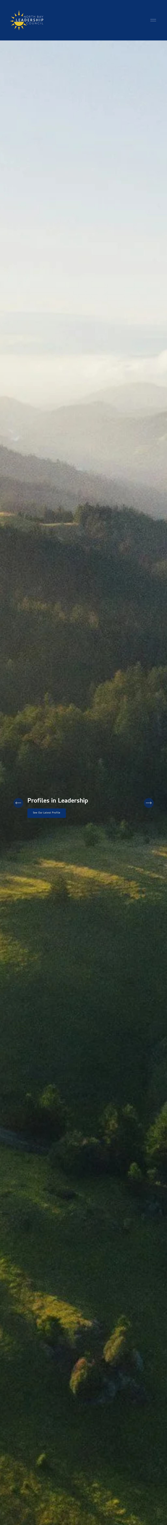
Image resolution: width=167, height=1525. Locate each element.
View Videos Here (43, 817)
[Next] (149, 803)
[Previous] (18, 803)
